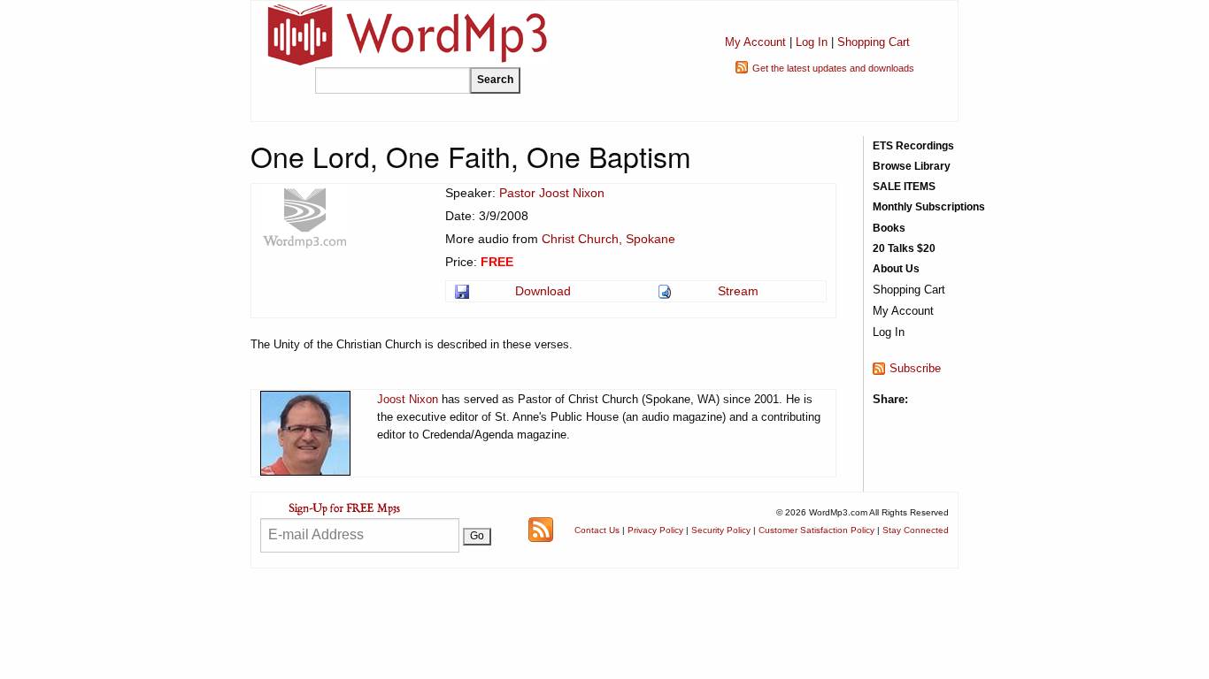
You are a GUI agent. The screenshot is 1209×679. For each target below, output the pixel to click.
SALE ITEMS (904, 186)
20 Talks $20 (904, 248)
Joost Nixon (407, 399)
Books (889, 228)
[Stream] (666, 291)
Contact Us (597, 530)
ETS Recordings (913, 146)
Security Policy (721, 530)
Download (543, 291)
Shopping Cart (873, 42)
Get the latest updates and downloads (833, 68)
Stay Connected (915, 530)
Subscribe (915, 368)
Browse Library (912, 166)
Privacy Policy (655, 530)
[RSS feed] (540, 529)
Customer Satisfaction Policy (816, 530)
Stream (738, 291)
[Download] (463, 291)
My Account (755, 42)
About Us (896, 269)
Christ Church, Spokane (608, 239)
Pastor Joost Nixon (551, 193)
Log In (812, 42)
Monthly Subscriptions (929, 207)
